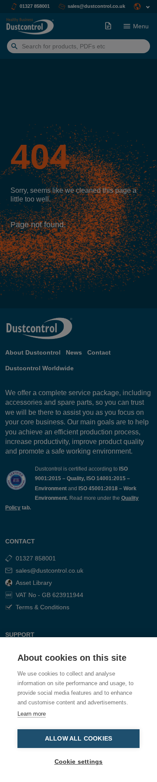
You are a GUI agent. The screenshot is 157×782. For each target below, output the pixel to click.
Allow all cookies (78, 738)
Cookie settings (79, 761)
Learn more (31, 713)
